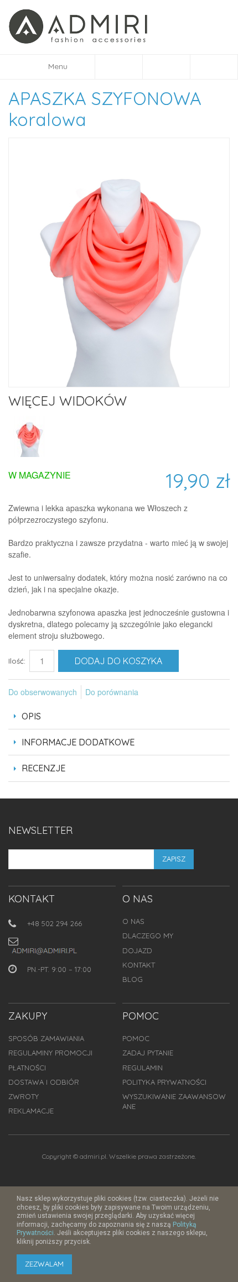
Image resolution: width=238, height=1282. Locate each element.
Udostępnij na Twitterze (184, 692)
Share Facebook (161, 692)
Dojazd (137, 950)
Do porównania (111, 691)
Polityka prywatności (164, 1082)
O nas (133, 921)
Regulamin (142, 1067)
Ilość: (16, 660)
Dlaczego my (147, 935)
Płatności (27, 1067)
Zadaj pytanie (147, 1052)
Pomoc (135, 1038)
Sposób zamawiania (46, 1038)
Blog (132, 979)
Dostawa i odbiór (43, 1082)
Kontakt (138, 964)
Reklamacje (31, 1110)
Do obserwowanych (42, 691)
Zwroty (23, 1096)
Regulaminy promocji (50, 1052)
